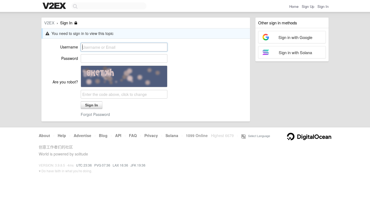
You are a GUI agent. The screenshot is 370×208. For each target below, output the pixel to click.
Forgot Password (95, 114)
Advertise (82, 135)
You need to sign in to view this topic (81, 33)
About (44, 135)
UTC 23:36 (84, 165)
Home (293, 6)
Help (62, 135)
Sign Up (308, 6)
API (118, 135)
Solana (171, 135)
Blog (103, 135)
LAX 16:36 (120, 165)
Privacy (151, 135)
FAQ (133, 135)
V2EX (49, 22)
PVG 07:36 (102, 165)
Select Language (258, 136)
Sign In (323, 6)
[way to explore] (55, 6)
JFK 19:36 (138, 165)
